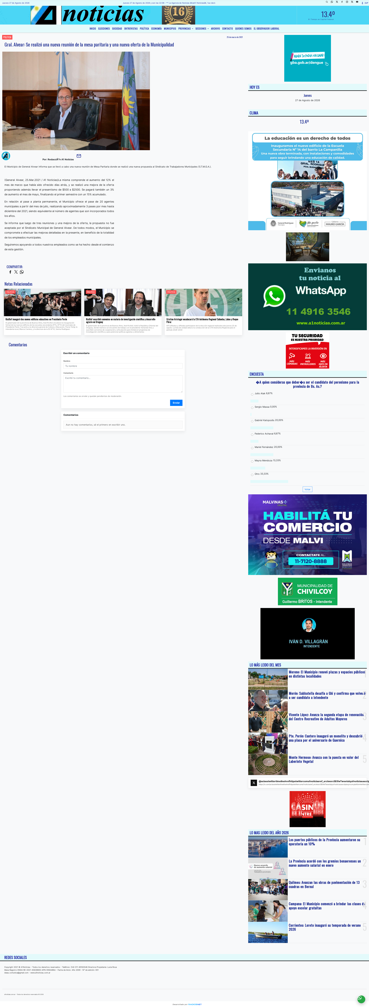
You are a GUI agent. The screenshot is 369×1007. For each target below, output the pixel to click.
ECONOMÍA (156, 28)
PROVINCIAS (184, 28)
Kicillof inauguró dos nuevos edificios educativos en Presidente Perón (36, 319)
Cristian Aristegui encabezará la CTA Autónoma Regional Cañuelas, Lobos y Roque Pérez (202, 321)
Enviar (176, 402)
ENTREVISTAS (131, 28)
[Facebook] (343, 2)
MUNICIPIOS (170, 28)
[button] (327, 2)
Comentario (68, 373)
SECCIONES (201, 28)
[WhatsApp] (333, 2)
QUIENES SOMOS (243, 28)
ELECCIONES (104, 28)
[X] (338, 2)
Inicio (93, 28)
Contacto (227, 28)
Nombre (66, 361)
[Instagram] (348, 2)
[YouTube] (358, 2)
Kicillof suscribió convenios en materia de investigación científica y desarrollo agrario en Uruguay (120, 321)
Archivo (215, 28)
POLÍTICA (144, 28)
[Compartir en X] (16, 272)
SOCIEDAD (117, 28)
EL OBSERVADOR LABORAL (266, 28)
